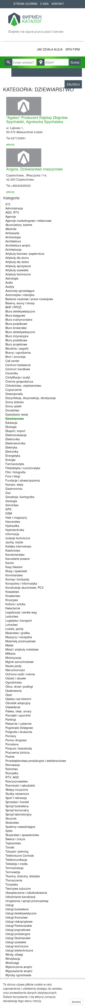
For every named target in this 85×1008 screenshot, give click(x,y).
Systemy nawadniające (20, 827)
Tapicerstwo (13, 843)
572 (7, 204)
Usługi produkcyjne (17, 934)
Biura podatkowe (16, 324)
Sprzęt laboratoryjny (18, 814)
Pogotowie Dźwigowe (19, 728)
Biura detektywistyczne (20, 311)
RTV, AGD (12, 777)
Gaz (8, 493)
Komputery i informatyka (21, 583)
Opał (8, 695)
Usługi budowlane (17, 909)
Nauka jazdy (13, 666)
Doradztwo (12, 410)
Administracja (14, 208)
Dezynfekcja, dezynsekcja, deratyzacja (30, 398)
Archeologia (13, 237)
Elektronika (12, 439)
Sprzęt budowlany (17, 806)
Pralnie (9, 756)
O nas (44, 4)
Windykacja (12, 958)
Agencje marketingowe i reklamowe (28, 221)
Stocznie (11, 818)
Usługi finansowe (16, 917)
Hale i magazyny (16, 517)
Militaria (10, 653)
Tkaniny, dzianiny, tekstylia (22, 876)
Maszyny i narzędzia (18, 637)
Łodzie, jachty (14, 629)
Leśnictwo (11, 616)
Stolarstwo (12, 822)
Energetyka (12, 455)
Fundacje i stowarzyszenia (22, 480)
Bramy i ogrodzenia (18, 352)
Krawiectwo (12, 596)
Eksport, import (15, 431)
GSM (8, 513)
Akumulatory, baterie (18, 225)
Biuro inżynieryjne (16, 336)
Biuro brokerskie (16, 328)
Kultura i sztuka (15, 604)
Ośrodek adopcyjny (18, 703)
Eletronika (11, 451)
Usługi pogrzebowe (18, 930)
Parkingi (10, 719)
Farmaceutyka (14, 464)
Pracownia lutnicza (17, 752)
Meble (9, 645)
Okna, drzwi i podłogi (19, 686)
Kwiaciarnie (12, 608)
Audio (9, 282)
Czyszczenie (13, 390)
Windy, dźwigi (14, 954)
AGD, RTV (12, 212)
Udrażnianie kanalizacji (20, 897)
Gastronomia (13, 488)
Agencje (10, 216)
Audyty (9, 286)
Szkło (9, 831)
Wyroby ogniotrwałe (18, 975)
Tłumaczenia (13, 880)
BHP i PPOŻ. (13, 307)
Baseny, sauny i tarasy (20, 303)
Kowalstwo (12, 592)
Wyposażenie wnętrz (18, 971)
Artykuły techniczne (18, 274)
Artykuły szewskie (16, 270)
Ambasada (12, 233)
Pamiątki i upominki (18, 715)
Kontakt (58, 4)
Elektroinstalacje (16, 435)
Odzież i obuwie (15, 678)
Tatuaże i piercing (16, 851)
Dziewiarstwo (14, 418)
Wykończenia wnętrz (18, 967)
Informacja (12, 534)
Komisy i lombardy (17, 579)
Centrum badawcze (18, 365)
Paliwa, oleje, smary (18, 711)
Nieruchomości (15, 670)
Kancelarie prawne (17, 559)
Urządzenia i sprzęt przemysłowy (26, 901)
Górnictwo (12, 505)
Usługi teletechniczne (19, 950)
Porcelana (12, 744)
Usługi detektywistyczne (21, 913)
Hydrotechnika (14, 530)
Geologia (11, 501)
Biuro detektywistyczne (20, 332)
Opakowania (13, 690)
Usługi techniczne (16, 946)
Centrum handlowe (17, 369)
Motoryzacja (13, 658)
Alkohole (11, 229)
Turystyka (11, 884)
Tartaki (9, 847)
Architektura (13, 241)
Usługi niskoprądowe (19, 921)
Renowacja (12, 765)
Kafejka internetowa (18, 546)
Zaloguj (73, 84)
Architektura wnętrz (18, 245)
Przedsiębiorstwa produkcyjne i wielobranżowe (35, 761)
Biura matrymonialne (18, 319)
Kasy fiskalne (13, 567)
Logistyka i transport (18, 620)
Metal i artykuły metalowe (22, 649)
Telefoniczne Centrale (19, 855)
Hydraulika (12, 526)
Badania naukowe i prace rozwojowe (29, 299)
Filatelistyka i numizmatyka (22, 468)
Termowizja (12, 872)
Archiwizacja (13, 249)
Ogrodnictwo (13, 682)
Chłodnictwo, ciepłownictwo (23, 385)
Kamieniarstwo (15, 554)
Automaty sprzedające (19, 291)
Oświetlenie (12, 707)
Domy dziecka (14, 402)
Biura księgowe (15, 315)
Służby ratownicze (17, 794)
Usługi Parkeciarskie (18, 925)
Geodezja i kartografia (19, 497)
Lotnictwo (11, 625)
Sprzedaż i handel (17, 802)
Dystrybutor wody (16, 414)
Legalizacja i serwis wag (21, 612)
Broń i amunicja (15, 357)
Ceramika (11, 373)
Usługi (9, 905)
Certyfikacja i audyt (17, 377)
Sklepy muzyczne (16, 789)
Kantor (9, 563)
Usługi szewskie (15, 942)
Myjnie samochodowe (19, 662)
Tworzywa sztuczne (18, 888)
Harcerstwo (12, 521)
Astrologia (11, 278)
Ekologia (11, 427)
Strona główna (25, 4)
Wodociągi (12, 963)
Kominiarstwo (14, 575)
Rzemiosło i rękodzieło (20, 785)
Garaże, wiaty (14, 484)
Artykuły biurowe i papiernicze (24, 253)
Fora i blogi (12, 476)
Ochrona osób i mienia (20, 674)
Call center (12, 361)
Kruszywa (11, 600)
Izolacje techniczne (17, 538)
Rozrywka (11, 773)
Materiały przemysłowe (20, 641)
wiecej (10, 144)
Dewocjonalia (14, 394)
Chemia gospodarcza (19, 381)
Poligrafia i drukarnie (18, 732)
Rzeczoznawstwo (16, 781)
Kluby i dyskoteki (16, 571)
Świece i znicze (15, 839)
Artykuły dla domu (17, 258)
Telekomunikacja (16, 860)
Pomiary (10, 736)
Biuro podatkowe (16, 340)
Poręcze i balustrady (18, 748)
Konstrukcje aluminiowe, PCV (24, 587)
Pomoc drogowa (16, 740)
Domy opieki (13, 406)
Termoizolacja (14, 868)
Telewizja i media (16, 864)
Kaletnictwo (12, 550)
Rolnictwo (11, 769)
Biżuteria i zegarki (16, 348)
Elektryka (11, 447)
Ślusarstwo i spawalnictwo (22, 835)
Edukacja (11, 423)
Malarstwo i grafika (17, 633)
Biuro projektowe (16, 344)
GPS (8, 509)
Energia (10, 460)
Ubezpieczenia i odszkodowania (26, 893)
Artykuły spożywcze (18, 266)
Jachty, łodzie (14, 542)
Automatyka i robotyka (19, 295)
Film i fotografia (15, 472)
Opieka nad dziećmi (18, 699)
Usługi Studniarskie (18, 938)
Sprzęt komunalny (17, 810)
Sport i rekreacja (16, 798)
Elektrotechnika (15, 443)
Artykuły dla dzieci (17, 262)
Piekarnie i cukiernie (18, 723)
